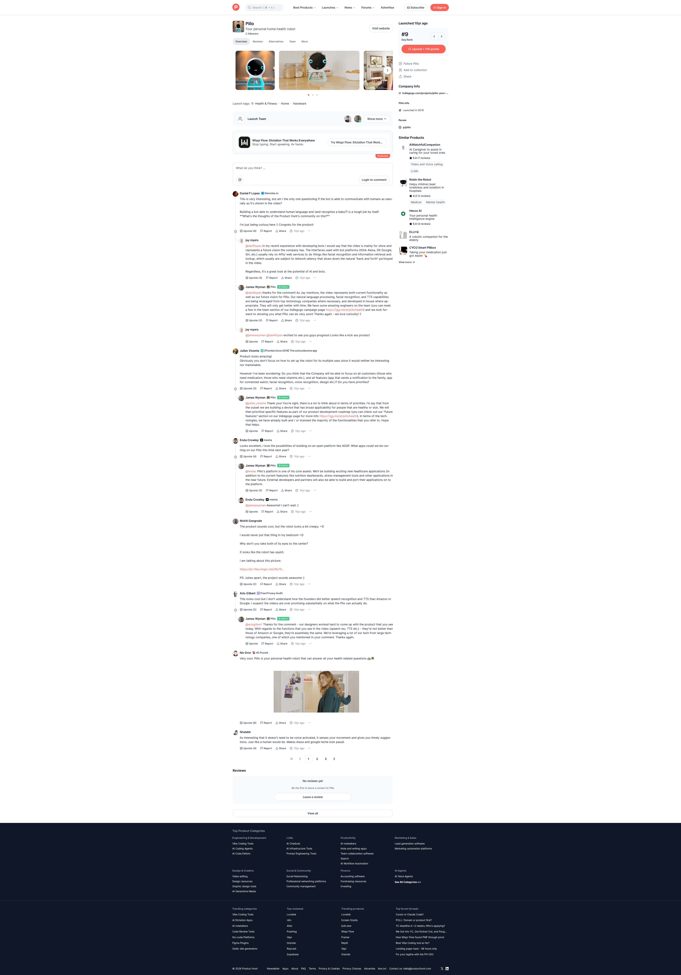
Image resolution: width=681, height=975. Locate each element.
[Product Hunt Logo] (235, 7)
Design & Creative (243, 870)
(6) (250, 230)
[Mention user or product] (240, 180)
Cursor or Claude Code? (410, 914)
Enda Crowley (249, 440)
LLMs (414, 171)
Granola (291, 942)
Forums (366, 7)
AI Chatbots (293, 843)
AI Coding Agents (242, 848)
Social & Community (298, 870)
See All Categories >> (408, 881)
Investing (346, 886)
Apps (285, 968)
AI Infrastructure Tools (299, 848)
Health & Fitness (266, 103)
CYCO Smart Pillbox (422, 247)
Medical (416, 202)
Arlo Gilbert (247, 593)
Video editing (240, 876)
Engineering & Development (249, 837)
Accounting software (353, 876)
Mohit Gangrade (251, 520)
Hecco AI (415, 210)
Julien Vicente (249, 350)
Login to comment (374, 179)
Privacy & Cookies (329, 968)
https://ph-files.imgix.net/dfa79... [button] (262, 569)
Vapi (289, 937)
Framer (345, 937)
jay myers (252, 240)
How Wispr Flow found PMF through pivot (420, 937)
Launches (328, 7)
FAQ (303, 968)
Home (285, 103)
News (348, 7)
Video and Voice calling (427, 164)
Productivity (348, 837)
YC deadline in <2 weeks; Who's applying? (420, 925)
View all (312, 813)
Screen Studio (349, 920)
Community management (301, 886)
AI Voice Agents (404, 876)
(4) (250, 456)
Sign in (441, 7)
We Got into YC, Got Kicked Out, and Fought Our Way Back (421, 932)
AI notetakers (348, 843)
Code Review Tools (243, 931)
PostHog (292, 931)
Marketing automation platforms (413, 848)
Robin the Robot (420, 179)
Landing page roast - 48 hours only (416, 948)
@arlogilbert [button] (254, 624)
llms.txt (382, 968)
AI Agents (400, 870)
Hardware (299, 103)
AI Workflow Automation (354, 863)
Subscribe (417, 7)
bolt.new (346, 925)
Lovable (291, 914)
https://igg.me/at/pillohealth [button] (344, 309)
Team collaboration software (357, 853)
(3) (255, 277)
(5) (255, 490)
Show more (375, 119)
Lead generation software (410, 843)
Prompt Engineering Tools (301, 853)
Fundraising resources (353, 881)
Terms (312, 968)
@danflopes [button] (254, 246)
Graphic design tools (244, 886)
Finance (345, 870)
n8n (289, 920)
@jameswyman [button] (256, 335)
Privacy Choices (352, 968)
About (294, 968)
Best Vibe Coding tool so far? (412, 942)
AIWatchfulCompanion (424, 144)
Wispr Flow (347, 931)
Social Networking (297, 876)
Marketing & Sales (405, 837)
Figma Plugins (240, 942)
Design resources (242, 881)
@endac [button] (251, 471)
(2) (255, 320)
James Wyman (255, 287)
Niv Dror (245, 652)
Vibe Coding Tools (242, 843)
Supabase (293, 954)
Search (345, 858)
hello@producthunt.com (417, 968)
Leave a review (313, 797)
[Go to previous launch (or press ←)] (434, 36)
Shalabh (245, 732)
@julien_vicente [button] (256, 403)
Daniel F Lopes (250, 193)
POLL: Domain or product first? (414, 920)
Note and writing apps (354, 848)
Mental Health (435, 202)
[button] (305, 41)
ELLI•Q (414, 232)
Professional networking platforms (306, 881)
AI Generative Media (244, 891)
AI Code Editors (241, 853)
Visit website (381, 28)
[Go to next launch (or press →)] (441, 36)
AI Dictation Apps (242, 920)
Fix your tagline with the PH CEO (415, 954)
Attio (289, 925)
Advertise (387, 7)
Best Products (303, 7)
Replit (344, 942)
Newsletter (273, 968)
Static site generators (244, 948)
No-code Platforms (243, 937)
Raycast (291, 948)
